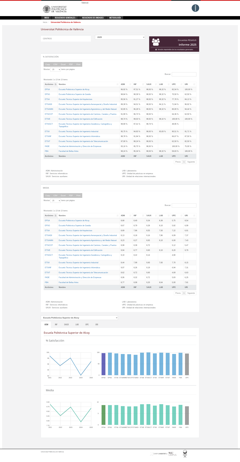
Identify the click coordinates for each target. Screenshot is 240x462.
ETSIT (47, 141)
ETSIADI (48, 104)
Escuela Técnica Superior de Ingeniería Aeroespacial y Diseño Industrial (88, 104)
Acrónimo (49, 84)
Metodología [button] (115, 18)
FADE (47, 146)
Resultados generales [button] (65, 18)
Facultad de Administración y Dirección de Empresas (80, 146)
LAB (161, 84)
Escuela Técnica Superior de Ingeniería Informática (79, 136)
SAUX (148, 84)
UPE (174, 84)
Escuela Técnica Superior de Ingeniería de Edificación (80, 119)
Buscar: (168, 74)
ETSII (47, 131)
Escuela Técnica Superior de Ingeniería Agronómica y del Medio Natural (88, 109)
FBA (46, 151)
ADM (123, 84)
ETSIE (47, 119)
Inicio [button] (46, 18)
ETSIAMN (49, 109)
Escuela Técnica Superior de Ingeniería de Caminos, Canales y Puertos (88, 114)
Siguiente (191, 162)
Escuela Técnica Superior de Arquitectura (75, 99)
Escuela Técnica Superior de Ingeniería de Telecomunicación (83, 141)
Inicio (45, 22)
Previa (178, 162)
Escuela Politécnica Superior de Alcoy (74, 89)
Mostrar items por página (59, 69)
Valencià (85, 3)
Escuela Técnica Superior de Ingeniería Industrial (78, 131)
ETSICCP (49, 114)
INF (135, 84)
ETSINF (48, 136)
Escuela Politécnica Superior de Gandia (75, 94)
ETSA (47, 99)
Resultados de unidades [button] (93, 18)
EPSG (47, 94)
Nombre (62, 84)
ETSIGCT (49, 124)
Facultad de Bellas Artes (68, 151)
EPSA (47, 89)
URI (186, 84)
